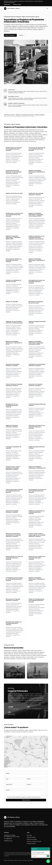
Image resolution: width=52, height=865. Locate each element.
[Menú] (47, 8)
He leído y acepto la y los (24, 797)
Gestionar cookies (17, 4)
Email (7, 778)
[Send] (48, 856)
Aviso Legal (29, 835)
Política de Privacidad (20, 797)
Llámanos (21, 35)
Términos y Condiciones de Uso (33, 797)
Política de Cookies (31, 837)
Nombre (8, 773)
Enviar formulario (26, 800)
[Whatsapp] (48, 861)
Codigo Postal (9, 784)
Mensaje (8, 789)
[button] (26, 751)
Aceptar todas (7, 4)
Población (29, 784)
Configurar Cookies (31, 843)
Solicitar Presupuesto (9, 35)
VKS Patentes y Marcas (13, 8)
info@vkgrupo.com (8, 840)
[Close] (48, 848)
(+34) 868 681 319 (8, 838)
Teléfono (29, 778)
